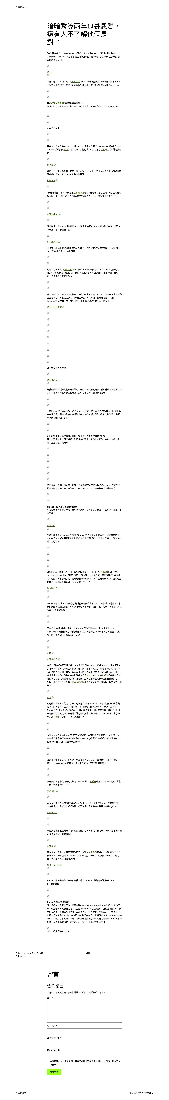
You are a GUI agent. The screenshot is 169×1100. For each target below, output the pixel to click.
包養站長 (75, 81)
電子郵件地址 (54, 1038)
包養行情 (51, 525)
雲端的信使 (21, 7)
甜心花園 (51, 791)
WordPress (143, 1092)
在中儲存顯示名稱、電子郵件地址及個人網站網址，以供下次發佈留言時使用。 (85, 1063)
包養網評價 (79, 192)
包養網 (50, 165)
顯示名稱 (52, 1026)
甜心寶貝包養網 (56, 103)
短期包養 (51, 180)
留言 (50, 998)
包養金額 (68, 269)
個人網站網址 (53, 1050)
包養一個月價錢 (54, 307)
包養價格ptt (52, 214)
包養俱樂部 (52, 812)
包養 (49, 72)
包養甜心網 (52, 242)
